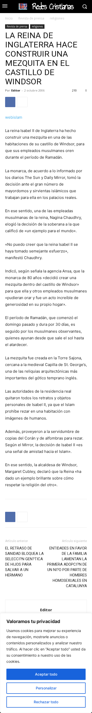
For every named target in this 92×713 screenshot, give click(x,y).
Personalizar (46, 688)
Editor (15, 90)
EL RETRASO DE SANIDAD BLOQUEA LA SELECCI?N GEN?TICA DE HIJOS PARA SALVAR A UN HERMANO (24, 561)
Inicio (9, 18)
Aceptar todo (46, 674)
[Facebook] (10, 102)
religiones (57, 18)
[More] (22, 102)
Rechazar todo (46, 702)
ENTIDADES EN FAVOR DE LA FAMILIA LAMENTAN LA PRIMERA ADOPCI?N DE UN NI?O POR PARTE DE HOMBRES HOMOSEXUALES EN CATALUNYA (67, 567)
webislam (13, 117)
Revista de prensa (31, 18)
